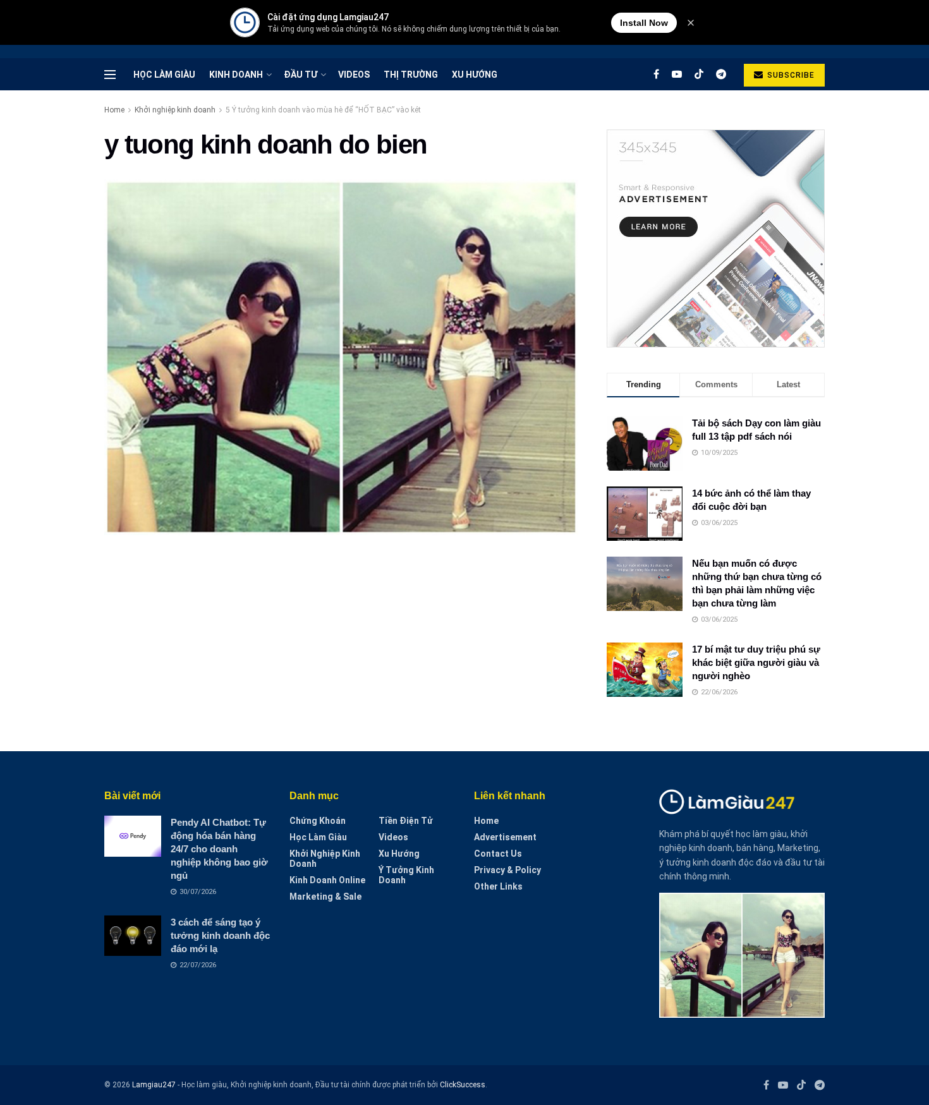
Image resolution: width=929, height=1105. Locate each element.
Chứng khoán (317, 821)
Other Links (498, 886)
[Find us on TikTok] (699, 74)
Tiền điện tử (406, 821)
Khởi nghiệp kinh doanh (175, 110)
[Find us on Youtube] (677, 74)
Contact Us (498, 853)
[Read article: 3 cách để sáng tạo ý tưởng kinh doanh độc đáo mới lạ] (132, 935)
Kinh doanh (236, 74)
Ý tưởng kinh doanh (406, 875)
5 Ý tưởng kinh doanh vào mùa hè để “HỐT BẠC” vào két (323, 110)
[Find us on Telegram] (721, 74)
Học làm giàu (164, 74)
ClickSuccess (462, 1084)
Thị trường (411, 74)
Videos (354, 74)
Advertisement (505, 837)
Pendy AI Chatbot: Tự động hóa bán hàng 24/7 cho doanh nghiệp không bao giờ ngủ (219, 849)
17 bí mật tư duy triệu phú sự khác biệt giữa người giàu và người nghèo (756, 662)
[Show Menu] (110, 74)
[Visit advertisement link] (716, 238)
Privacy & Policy (507, 870)
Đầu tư (300, 74)
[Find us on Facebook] (656, 74)
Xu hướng (474, 74)
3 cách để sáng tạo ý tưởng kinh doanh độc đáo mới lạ (220, 935)
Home (114, 110)
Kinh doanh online (327, 880)
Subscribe (790, 75)
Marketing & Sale (325, 896)
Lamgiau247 (154, 1084)
